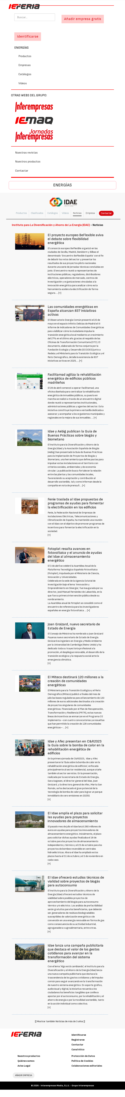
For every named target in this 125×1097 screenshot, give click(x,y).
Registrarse (78, 1039)
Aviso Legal (24, 1065)
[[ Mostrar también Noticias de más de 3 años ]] (60, 1021)
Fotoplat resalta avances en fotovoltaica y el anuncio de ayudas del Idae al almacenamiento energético (75, 555)
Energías (21, 48)
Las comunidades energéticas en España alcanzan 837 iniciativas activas (73, 311)
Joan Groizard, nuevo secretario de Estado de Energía (74, 626)
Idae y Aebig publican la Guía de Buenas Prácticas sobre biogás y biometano (72, 435)
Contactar (21, 170)
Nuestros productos (28, 161)
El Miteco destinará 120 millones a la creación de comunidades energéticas (76, 681)
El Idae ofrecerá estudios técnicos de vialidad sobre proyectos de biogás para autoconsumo (76, 881)
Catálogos (24, 74)
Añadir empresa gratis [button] (82, 19)
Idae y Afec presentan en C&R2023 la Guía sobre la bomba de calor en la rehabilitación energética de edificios (76, 747)
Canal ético (77, 1049)
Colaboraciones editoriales (86, 1065)
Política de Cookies (82, 1061)
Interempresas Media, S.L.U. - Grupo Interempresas (67, 1085)
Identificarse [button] (27, 36)
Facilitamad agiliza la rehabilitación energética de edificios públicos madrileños (74, 378)
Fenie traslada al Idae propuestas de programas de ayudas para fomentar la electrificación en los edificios (76, 503)
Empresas (24, 65)
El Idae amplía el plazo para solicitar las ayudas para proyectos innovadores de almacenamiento (75, 817)
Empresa (90, 213)
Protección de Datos (83, 1056)
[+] (59, 293)
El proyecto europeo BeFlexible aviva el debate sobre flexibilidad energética (76, 239)
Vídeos (22, 83)
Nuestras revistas (26, 152)
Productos (24, 56)
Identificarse (78, 1034)
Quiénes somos (26, 1061)
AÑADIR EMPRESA (23, 1075)
